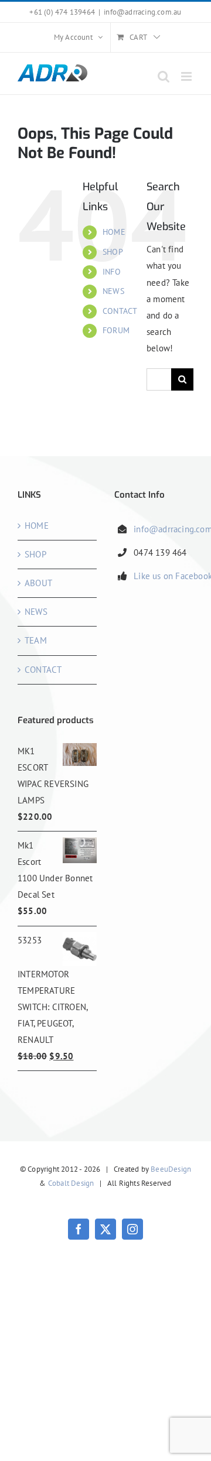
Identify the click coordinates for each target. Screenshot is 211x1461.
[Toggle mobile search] (163, 76)
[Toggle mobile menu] (187, 76)
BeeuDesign (171, 1169)
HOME (114, 232)
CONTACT (120, 311)
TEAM (36, 640)
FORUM (116, 330)
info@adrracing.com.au (142, 12)
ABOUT (38, 582)
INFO (112, 271)
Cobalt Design (71, 1183)
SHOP (113, 252)
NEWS (113, 291)
